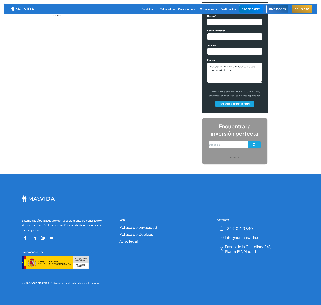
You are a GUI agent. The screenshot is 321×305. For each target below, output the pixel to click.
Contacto (301, 9)
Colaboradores (187, 9)
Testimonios (228, 9)
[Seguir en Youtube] (51, 238)
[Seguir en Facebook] (25, 238)
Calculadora (167, 9)
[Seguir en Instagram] (42, 238)
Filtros (233, 157)
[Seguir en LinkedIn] (34, 238)
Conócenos (207, 9)
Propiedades (251, 9)
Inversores (277, 9)
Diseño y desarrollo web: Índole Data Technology (76, 283)
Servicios (147, 9)
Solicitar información (235, 103)
